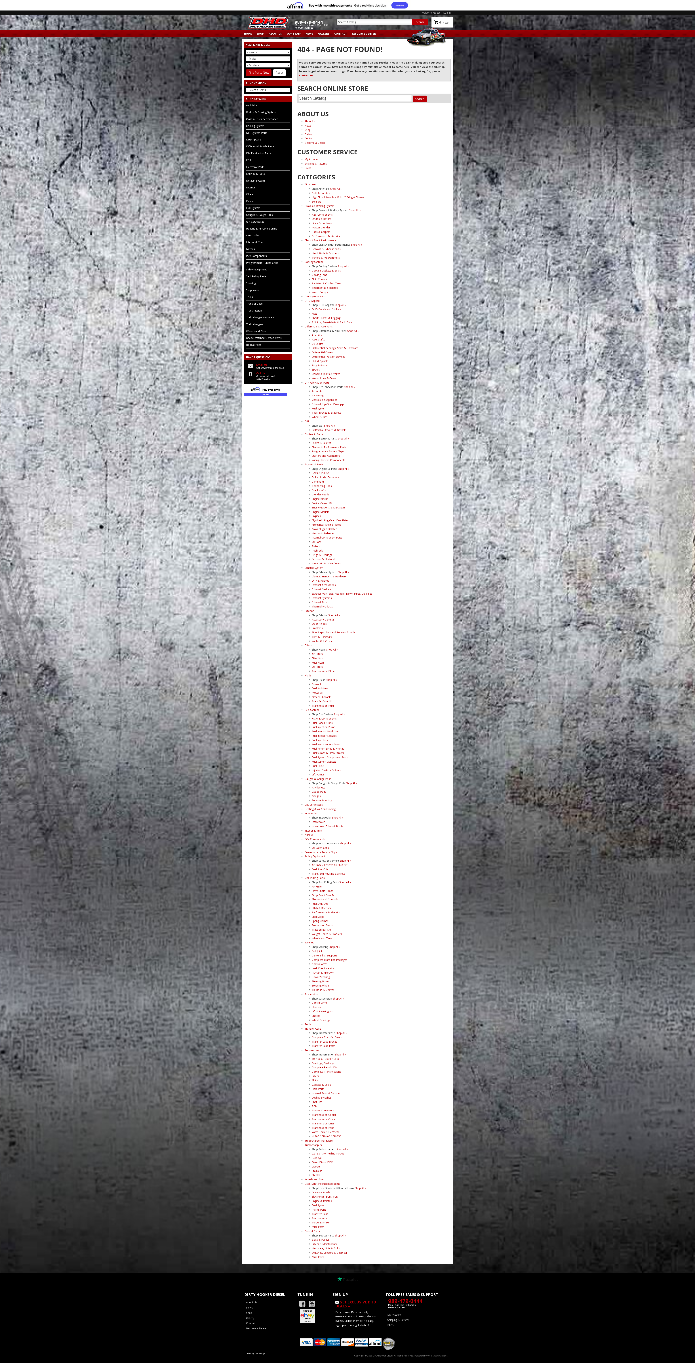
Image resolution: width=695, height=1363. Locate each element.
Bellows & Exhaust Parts (326, 249)
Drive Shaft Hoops (322, 891)
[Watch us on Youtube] (313, 1304)
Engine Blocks (320, 498)
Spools (316, 369)
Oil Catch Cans (320, 847)
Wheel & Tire (319, 417)
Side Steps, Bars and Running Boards (333, 632)
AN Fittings (318, 395)
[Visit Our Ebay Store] (312, 1316)
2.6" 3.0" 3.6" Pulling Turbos (328, 1153)
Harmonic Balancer (323, 533)
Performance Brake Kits (326, 236)
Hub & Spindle (320, 361)
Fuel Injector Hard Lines (326, 731)
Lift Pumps (318, 774)
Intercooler (318, 822)
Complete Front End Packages (329, 960)
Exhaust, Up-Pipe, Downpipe (328, 404)
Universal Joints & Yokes (326, 374)
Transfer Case (320, 1214)
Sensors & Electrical (323, 559)
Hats (314, 313)
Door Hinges (319, 623)
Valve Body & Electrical (325, 1132)
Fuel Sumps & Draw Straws (328, 753)
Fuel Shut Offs (320, 869)
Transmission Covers (324, 1119)
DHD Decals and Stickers (326, 309)
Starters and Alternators (326, 455)
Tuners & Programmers (326, 257)
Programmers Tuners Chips (328, 451)
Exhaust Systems (322, 598)
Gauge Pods (319, 791)
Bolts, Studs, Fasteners (325, 477)
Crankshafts (319, 490)
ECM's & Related (321, 443)
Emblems (317, 628)
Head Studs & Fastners (325, 253)
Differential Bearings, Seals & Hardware (335, 348)
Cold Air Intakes (321, 193)
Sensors (316, 201)
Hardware (317, 1007)
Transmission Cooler (324, 1114)
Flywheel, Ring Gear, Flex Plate (330, 520)
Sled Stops (318, 916)
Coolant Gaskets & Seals (326, 270)
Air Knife (317, 886)
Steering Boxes (321, 981)
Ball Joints (317, 951)
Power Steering (321, 977)
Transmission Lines (323, 1123)
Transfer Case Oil (322, 701)
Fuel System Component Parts (330, 757)
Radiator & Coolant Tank (326, 283)
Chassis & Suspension (325, 399)
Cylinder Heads (320, 494)
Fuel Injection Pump (323, 727)
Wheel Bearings (321, 1020)
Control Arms (319, 964)
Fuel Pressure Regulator (326, 744)
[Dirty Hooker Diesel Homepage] (268, 19)
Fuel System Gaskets (324, 761)
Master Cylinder (321, 227)
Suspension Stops (322, 925)
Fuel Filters (318, 662)
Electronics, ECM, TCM (325, 1196)
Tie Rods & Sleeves (323, 990)
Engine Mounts (320, 512)
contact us (306, 75)
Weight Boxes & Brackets (327, 934)
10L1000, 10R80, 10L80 (326, 1059)
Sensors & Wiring (322, 800)
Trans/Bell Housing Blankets (328, 873)
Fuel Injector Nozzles (324, 735)
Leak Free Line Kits (323, 968)
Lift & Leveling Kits (323, 1011)
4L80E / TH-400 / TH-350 (326, 1136)
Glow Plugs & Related (324, 529)
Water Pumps (320, 292)
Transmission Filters (323, 671)
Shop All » (336, 188)
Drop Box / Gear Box (324, 895)
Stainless (317, 1171)
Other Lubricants (321, 697)
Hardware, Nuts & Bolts (326, 1248)
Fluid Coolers (319, 279)
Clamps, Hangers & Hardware (329, 576)
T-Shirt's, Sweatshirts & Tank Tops (332, 322)
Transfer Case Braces (324, 1041)
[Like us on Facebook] (303, 1304)
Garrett (316, 1166)
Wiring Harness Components (328, 460)
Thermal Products (322, 606)
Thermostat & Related (325, 287)
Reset (279, 73)
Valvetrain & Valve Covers (327, 563)
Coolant (316, 684)
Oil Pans (316, 542)
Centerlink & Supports (324, 955)
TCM (314, 1106)
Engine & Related (322, 1201)
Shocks (316, 1015)
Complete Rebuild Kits (325, 1067)
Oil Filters (317, 666)
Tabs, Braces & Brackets (326, 412)
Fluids (315, 1080)
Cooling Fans (319, 275)
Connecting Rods (322, 486)
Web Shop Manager (437, 1355)
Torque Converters (323, 1110)
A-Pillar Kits (318, 787)
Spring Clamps (320, 921)
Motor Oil (317, 692)
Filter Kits (317, 658)
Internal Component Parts (327, 537)
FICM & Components (324, 718)
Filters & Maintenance (325, 1244)
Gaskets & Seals (321, 1084)
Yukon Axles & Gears (324, 378)
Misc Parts (318, 1227)
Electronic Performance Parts (329, 447)
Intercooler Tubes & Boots (327, 826)
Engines (316, 516)
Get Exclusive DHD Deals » (355, 1304)
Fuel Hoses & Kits (322, 723)
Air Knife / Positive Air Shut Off (329, 865)
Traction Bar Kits (322, 929)
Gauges (316, 796)
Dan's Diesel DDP (322, 1162)
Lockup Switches (321, 1097)
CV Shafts (317, 344)
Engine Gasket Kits (323, 503)
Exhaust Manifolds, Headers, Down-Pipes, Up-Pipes (342, 593)
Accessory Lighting (323, 619)
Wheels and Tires (322, 938)
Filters (315, 1076)
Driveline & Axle (321, 1192)
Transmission (320, 1218)
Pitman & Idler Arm (323, 972)
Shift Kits (317, 1102)
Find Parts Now (258, 73)
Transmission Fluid (323, 705)
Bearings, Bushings (323, 1063)
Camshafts (318, 481)
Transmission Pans (323, 1127)
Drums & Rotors (321, 218)
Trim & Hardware (322, 636)
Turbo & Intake (321, 1222)
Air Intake (317, 391)
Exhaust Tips (319, 602)
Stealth (316, 1175)
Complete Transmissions (326, 1071)
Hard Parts (318, 1089)
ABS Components (322, 214)
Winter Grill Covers (322, 641)
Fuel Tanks (318, 766)
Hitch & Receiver (321, 908)
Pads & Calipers (321, 232)
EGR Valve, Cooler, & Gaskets (329, 430)
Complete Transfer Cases (327, 1037)
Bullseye (317, 1158)
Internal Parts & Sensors (326, 1093)
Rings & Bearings (322, 555)
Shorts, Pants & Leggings (327, 318)
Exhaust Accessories (324, 585)
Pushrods (317, 550)
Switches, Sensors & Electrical (329, 1252)
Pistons (316, 546)
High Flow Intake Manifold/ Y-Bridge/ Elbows (338, 197)
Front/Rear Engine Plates (326, 524)
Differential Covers (323, 352)
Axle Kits (317, 335)
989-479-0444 (405, 1301)
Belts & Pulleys (320, 473)
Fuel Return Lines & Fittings (328, 748)
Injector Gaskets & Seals (326, 770)
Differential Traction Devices (328, 356)
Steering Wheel (320, 985)
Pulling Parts (319, 1209)
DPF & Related (320, 580)
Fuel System (319, 408)
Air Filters (317, 654)
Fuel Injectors (320, 740)
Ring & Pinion (320, 365)
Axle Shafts (318, 339)
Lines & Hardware (322, 223)
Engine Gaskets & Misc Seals (329, 507)
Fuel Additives (320, 688)
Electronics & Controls (325, 899)
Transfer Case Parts (323, 1046)
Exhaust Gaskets (321, 589)
